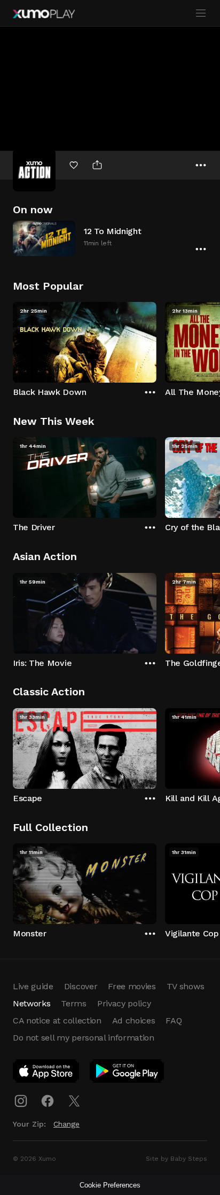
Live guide (33, 986)
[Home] (44, 14)
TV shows (185, 986)
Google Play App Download (127, 1073)
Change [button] (66, 1124)
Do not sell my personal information (83, 1038)
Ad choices (133, 1020)
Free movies (131, 986)
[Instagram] (21, 1101)
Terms (73, 1003)
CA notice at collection (57, 1020)
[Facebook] (48, 1101)
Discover (80, 986)
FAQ (174, 1020)
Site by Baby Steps (176, 1158)
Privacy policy (124, 1003)
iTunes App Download (46, 1073)
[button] (110, 238)
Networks (31, 1003)
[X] (74, 1101)
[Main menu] (200, 13)
